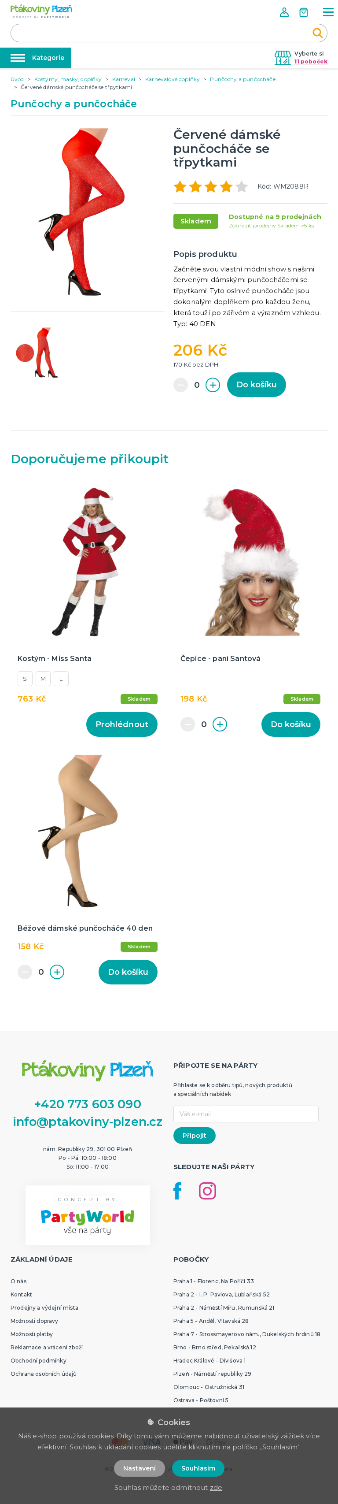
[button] (285, 12)
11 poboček (310, 61)
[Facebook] (177, 1190)
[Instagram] (207, 1190)
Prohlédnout (122, 724)
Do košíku (256, 385)
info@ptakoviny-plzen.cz (88, 1121)
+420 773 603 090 (87, 1104)
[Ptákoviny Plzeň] (41, 11)
